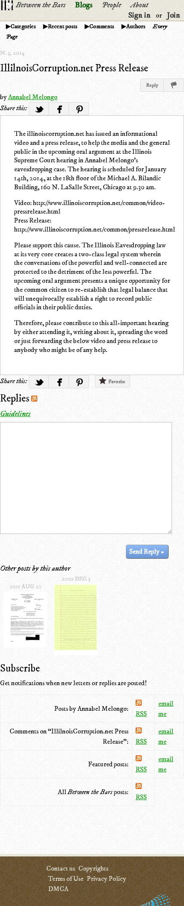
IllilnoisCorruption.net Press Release (74, 68)
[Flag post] (174, 85)
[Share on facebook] (59, 108)
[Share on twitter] (39, 108)
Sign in (139, 15)
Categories (23, 26)
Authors (135, 26)
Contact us (60, 868)
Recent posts (62, 26)
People (111, 5)
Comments (101, 26)
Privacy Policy (106, 878)
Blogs (83, 5)
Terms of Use (65, 878)
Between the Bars (40, 5)
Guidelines (15, 414)
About (139, 5)
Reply (152, 85)
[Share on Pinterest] (79, 108)
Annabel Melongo (32, 97)
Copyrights (93, 868)
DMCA (58, 889)
